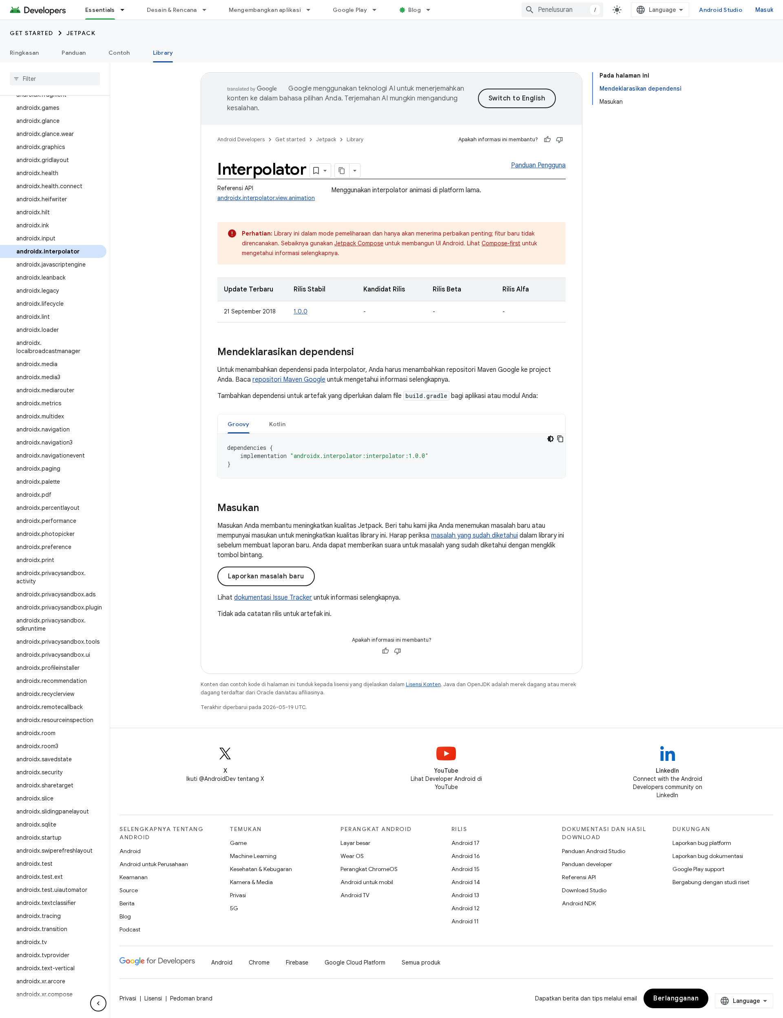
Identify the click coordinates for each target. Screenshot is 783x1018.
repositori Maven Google (288, 380)
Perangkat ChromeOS (369, 869)
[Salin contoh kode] (560, 439)
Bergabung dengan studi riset (710, 882)
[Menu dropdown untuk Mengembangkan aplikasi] (312, 10)
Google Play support (698, 869)
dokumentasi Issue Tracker (273, 597)
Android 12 (465, 908)
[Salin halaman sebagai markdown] (342, 171)
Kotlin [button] (277, 424)
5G (234, 908)
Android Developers (241, 139)
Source (128, 890)
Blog (414, 9)
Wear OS (352, 856)
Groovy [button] (239, 424)
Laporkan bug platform (701, 843)
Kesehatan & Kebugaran (261, 869)
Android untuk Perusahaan (153, 864)
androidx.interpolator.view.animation (266, 198)
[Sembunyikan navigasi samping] (98, 1003)
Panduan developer (587, 864)
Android (130, 851)
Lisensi (153, 998)
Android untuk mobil (367, 882)
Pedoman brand (191, 998)
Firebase (297, 962)
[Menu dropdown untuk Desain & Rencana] (208, 10)
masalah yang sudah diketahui (474, 535)
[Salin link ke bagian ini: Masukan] (267, 508)
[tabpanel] (391, 456)
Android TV (355, 895)
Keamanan (133, 877)
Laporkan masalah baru (266, 576)
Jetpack (81, 33)
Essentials (100, 9)
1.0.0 (300, 311)
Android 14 (465, 882)
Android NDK (579, 903)
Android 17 (465, 843)
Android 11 (465, 921)
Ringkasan (24, 52)
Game (238, 843)
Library (163, 52)
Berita (127, 903)
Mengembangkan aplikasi (265, 9)
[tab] (238, 423)
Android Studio (720, 9)
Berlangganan (676, 998)
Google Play (350, 9)
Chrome (259, 962)
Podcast (129, 929)
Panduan (74, 52)
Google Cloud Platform (355, 962)
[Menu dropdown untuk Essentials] (126, 10)
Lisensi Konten (423, 684)
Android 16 (465, 856)
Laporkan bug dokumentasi (707, 856)
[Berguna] (547, 139)
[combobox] (562, 9)
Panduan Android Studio (593, 851)
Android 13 (465, 895)
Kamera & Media (251, 882)
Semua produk (421, 962)
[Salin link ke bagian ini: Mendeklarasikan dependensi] (362, 353)
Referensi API (579, 877)
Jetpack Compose (358, 243)
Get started (31, 33)
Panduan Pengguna (538, 165)
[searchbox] (55, 78)
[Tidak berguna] (559, 139)
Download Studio (584, 890)
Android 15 (465, 869)
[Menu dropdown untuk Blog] (432, 10)
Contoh (119, 52)
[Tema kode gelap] (550, 439)
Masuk (764, 9)
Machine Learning (253, 856)
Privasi (238, 895)
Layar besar (355, 843)
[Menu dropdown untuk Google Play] (378, 10)
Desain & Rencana (172, 9)
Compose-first (501, 243)
